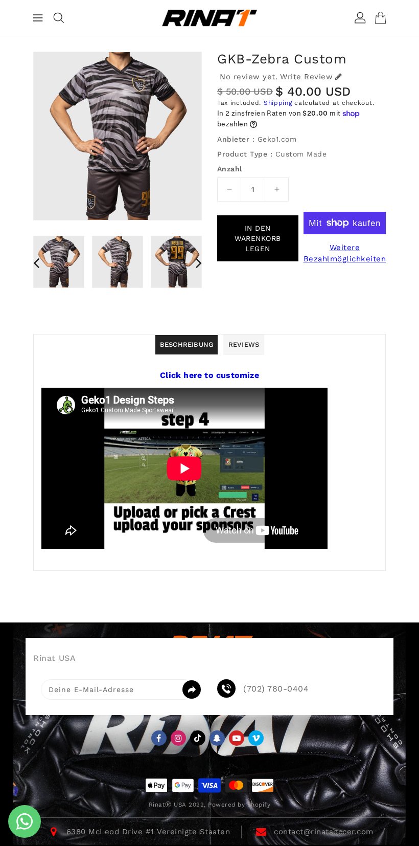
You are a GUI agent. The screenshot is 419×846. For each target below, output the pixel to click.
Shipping (278, 102)
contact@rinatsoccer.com (324, 831)
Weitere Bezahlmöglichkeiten (345, 253)
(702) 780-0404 (276, 689)
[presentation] (36, 263)
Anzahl (229, 168)
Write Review (306, 76)
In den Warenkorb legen (258, 238)
